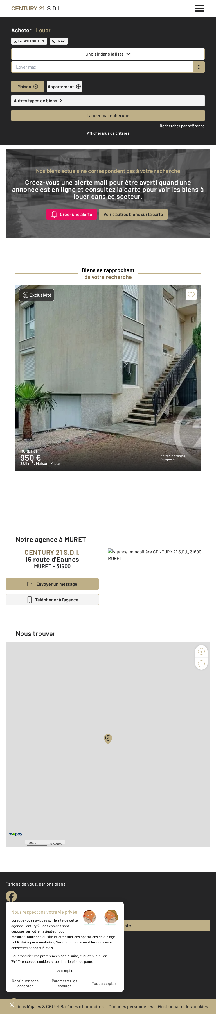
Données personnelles (131, 1006)
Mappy (57, 843)
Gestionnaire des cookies (183, 1006)
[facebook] (11, 896)
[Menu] (200, 7)
